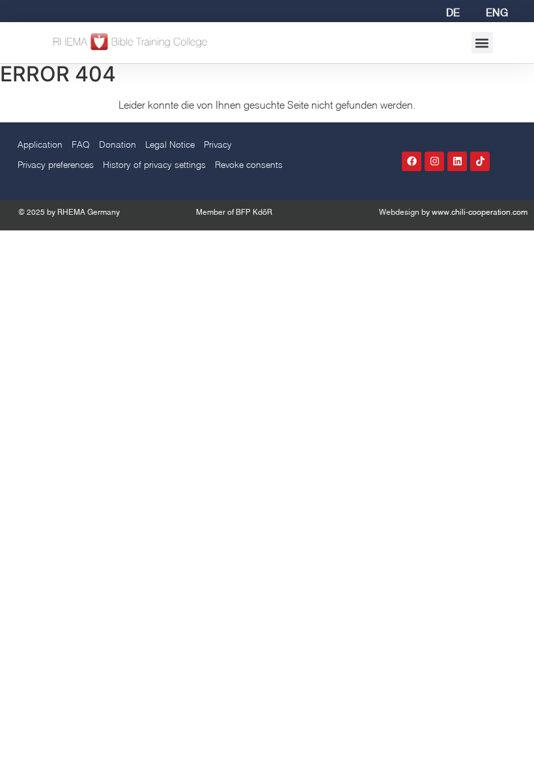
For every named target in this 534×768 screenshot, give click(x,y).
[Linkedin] (457, 161)
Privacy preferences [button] (56, 164)
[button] (482, 42)
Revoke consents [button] (249, 164)
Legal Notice (170, 144)
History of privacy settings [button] (154, 164)
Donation (117, 144)
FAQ (81, 144)
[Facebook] (411, 161)
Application (40, 144)
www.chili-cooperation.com (479, 212)
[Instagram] (434, 161)
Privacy (218, 144)
